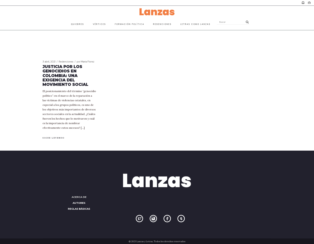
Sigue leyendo (54, 138)
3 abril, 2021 (49, 61)
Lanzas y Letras (144, 241)
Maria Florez (85, 61)
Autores (79, 202)
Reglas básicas (79, 208)
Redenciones (66, 61)
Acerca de (79, 197)
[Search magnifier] (247, 22)
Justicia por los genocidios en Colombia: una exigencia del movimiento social (65, 75)
